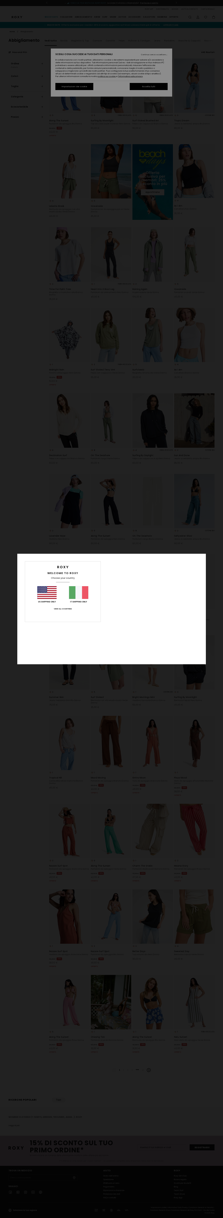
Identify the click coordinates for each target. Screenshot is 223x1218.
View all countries (63, 609)
